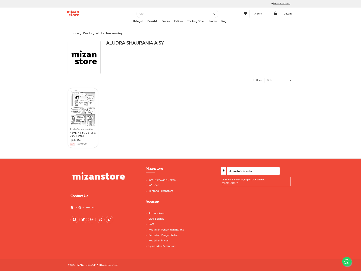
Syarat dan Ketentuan (162, 246)
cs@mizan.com (85, 207)
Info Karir (154, 185)
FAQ (151, 224)
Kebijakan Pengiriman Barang (166, 229)
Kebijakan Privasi (159, 240)
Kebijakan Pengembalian (163, 235)
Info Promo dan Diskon (162, 180)
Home (75, 33)
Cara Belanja (156, 219)
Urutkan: (257, 80)
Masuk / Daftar (282, 4)
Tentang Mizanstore (161, 191)
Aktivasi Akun (157, 213)
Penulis (87, 33)
